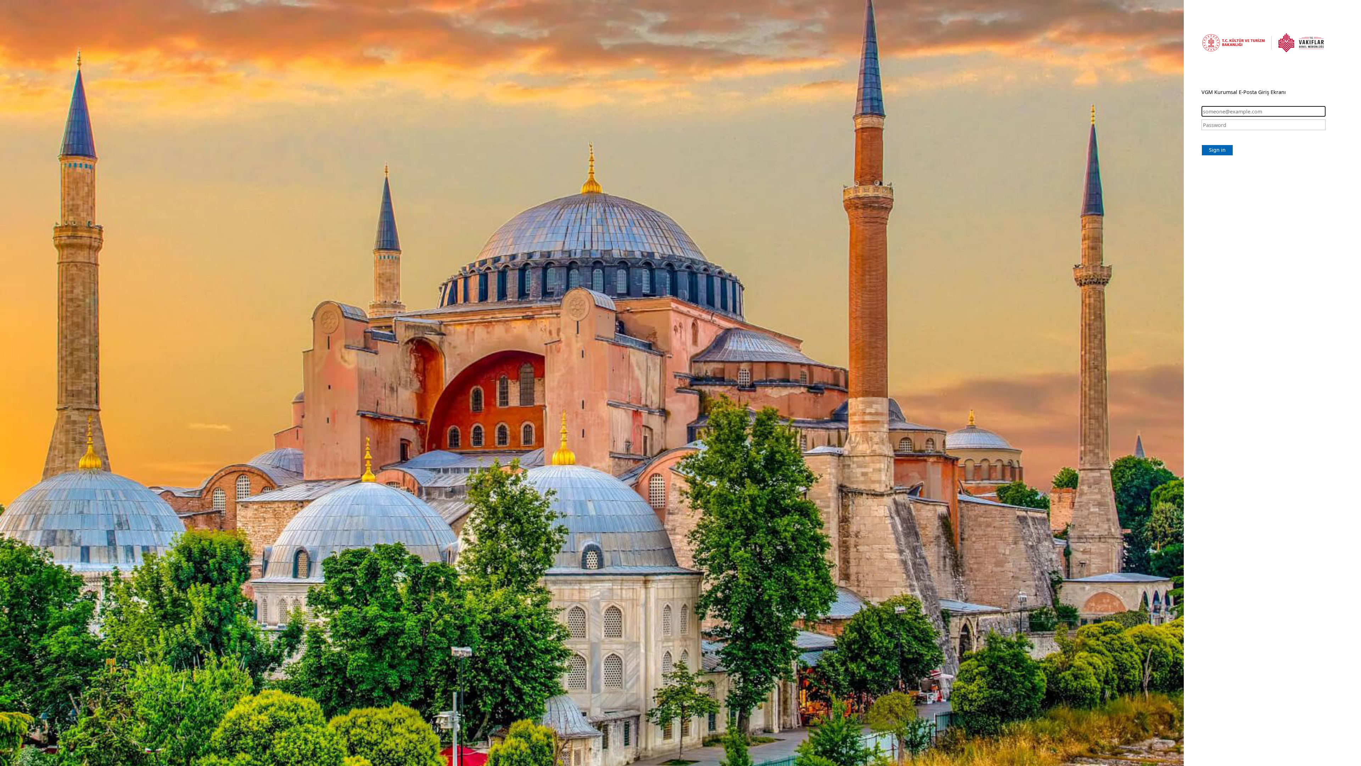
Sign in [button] (1217, 149)
